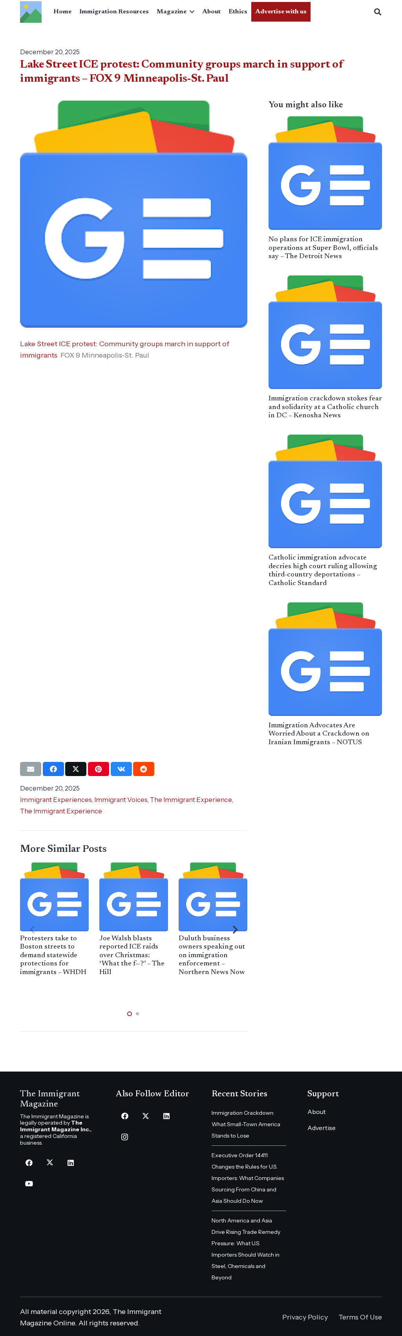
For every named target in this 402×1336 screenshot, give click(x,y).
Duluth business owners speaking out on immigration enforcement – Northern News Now (212, 955)
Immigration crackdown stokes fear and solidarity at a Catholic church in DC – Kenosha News (325, 407)
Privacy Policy (305, 1317)
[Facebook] (29, 1163)
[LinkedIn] (70, 1163)
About (316, 1112)
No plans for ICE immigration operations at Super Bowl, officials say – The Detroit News (323, 248)
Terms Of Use (360, 1317)
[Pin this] (98, 769)
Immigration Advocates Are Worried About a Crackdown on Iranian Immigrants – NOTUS (319, 734)
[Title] (31, 12)
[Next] (235, 930)
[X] (49, 1163)
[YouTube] (29, 1184)
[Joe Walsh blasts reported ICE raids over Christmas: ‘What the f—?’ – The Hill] (133, 897)
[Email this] (30, 769)
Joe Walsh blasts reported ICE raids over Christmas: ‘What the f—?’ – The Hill (131, 955)
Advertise (321, 1128)
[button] (190, 12)
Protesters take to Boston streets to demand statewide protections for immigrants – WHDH (53, 955)
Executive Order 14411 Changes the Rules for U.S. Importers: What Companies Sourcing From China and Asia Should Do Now (248, 1178)
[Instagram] (124, 1137)
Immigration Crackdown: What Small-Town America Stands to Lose (246, 1124)
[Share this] (53, 769)
